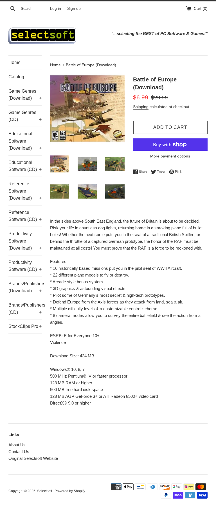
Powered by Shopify (70, 491)
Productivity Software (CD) (25, 266)
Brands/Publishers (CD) (25, 309)
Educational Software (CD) (25, 166)
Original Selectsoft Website (33, 458)
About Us (17, 444)
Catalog (16, 76)
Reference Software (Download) (25, 190)
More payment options (170, 156)
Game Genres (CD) (25, 116)
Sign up (74, 8)
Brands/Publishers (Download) (25, 287)
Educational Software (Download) (25, 140)
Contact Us (18, 451)
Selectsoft (45, 491)
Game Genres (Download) (25, 95)
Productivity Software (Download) (25, 240)
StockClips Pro (25, 326)
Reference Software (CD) (25, 216)
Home (14, 62)
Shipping (140, 106)
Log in (55, 8)
